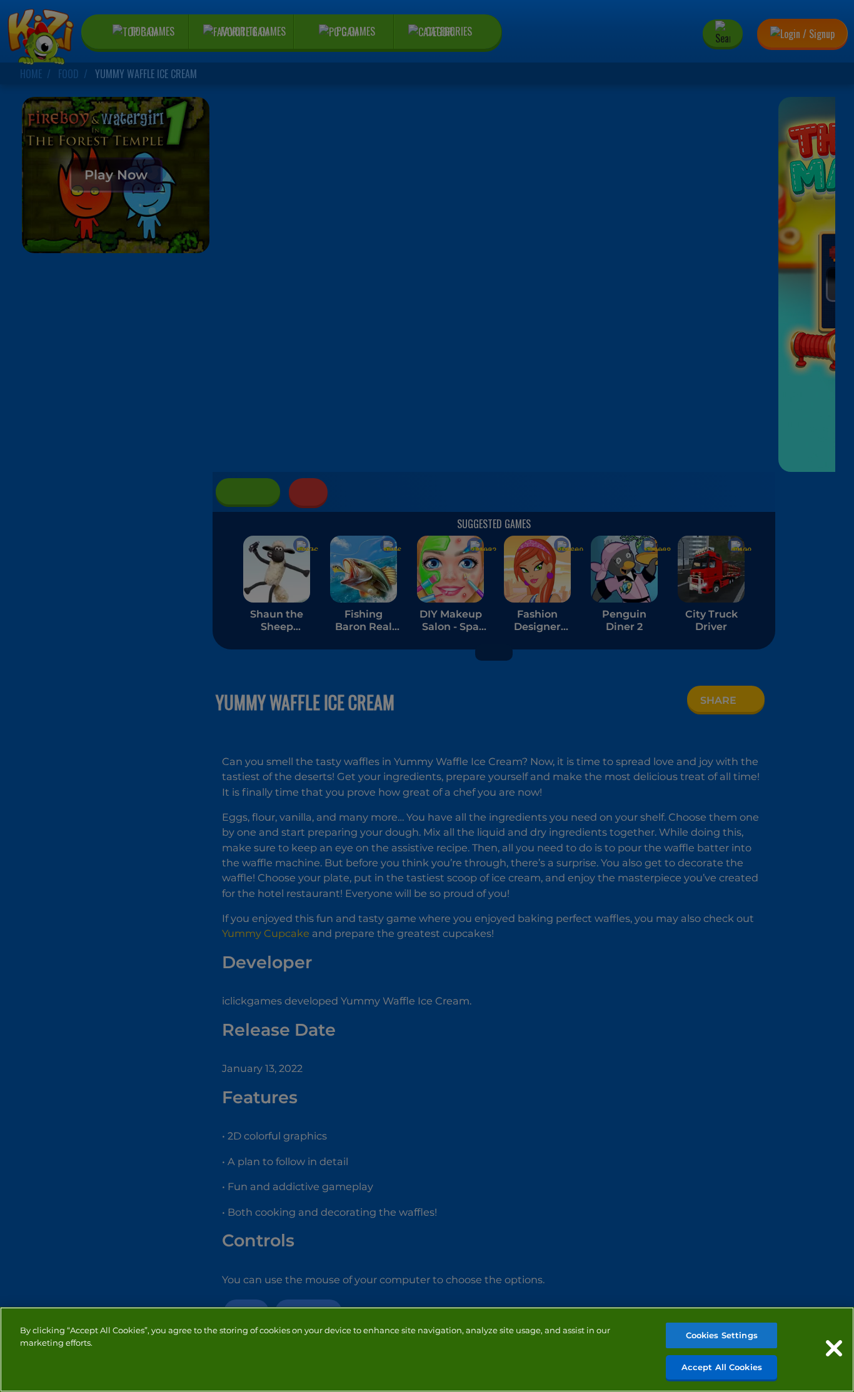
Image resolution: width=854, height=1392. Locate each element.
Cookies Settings (722, 1335)
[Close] (834, 1348)
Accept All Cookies (721, 1366)
